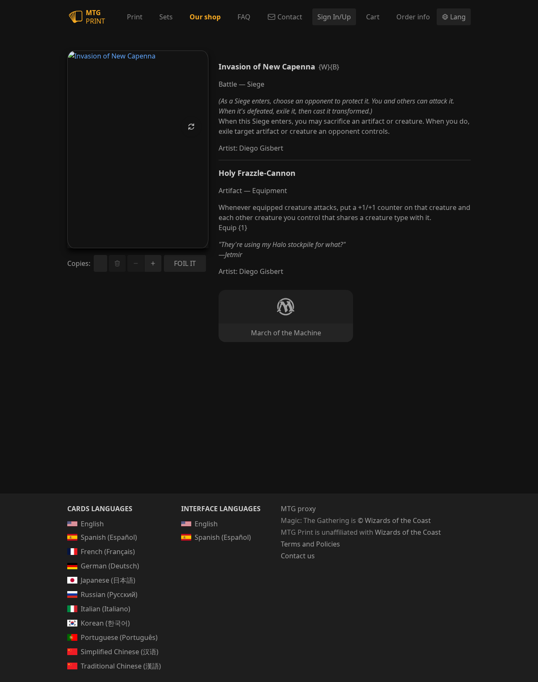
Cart (373, 16)
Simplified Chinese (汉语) (119, 651)
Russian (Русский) (109, 594)
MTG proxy (298, 508)
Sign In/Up (334, 16)
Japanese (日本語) (108, 580)
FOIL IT (185, 263)
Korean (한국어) (105, 623)
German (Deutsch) (110, 566)
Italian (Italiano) (105, 608)
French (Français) (108, 551)
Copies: (78, 263)
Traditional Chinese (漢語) (121, 666)
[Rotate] (191, 127)
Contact (289, 16)
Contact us (298, 555)
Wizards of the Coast (408, 532)
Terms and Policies (310, 544)
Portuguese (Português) (119, 637)
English (92, 523)
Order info (413, 16)
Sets (166, 16)
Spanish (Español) (109, 537)
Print (134, 16)
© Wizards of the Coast (394, 520)
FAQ (244, 16)
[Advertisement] (269, 428)
